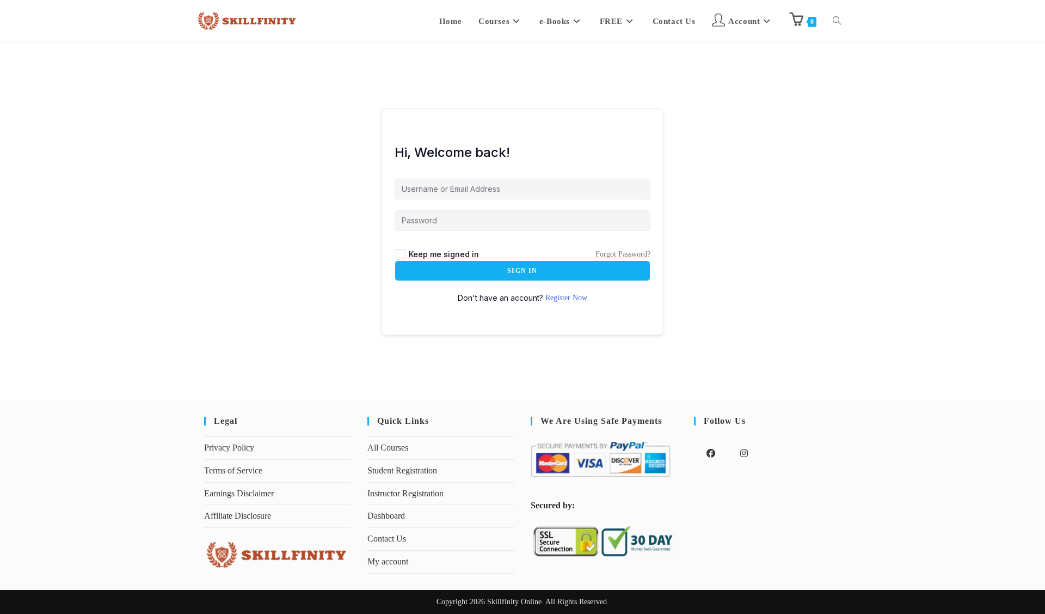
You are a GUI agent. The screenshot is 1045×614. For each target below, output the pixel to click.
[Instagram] (744, 453)
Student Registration (402, 470)
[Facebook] (711, 453)
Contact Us (386, 538)
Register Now (566, 298)
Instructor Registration (405, 493)
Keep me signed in (444, 254)
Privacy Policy (229, 447)
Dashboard (386, 515)
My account (387, 561)
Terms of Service (233, 470)
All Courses (387, 447)
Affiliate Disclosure (237, 515)
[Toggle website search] (837, 21)
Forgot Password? (622, 254)
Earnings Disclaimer (239, 493)
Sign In (522, 271)
